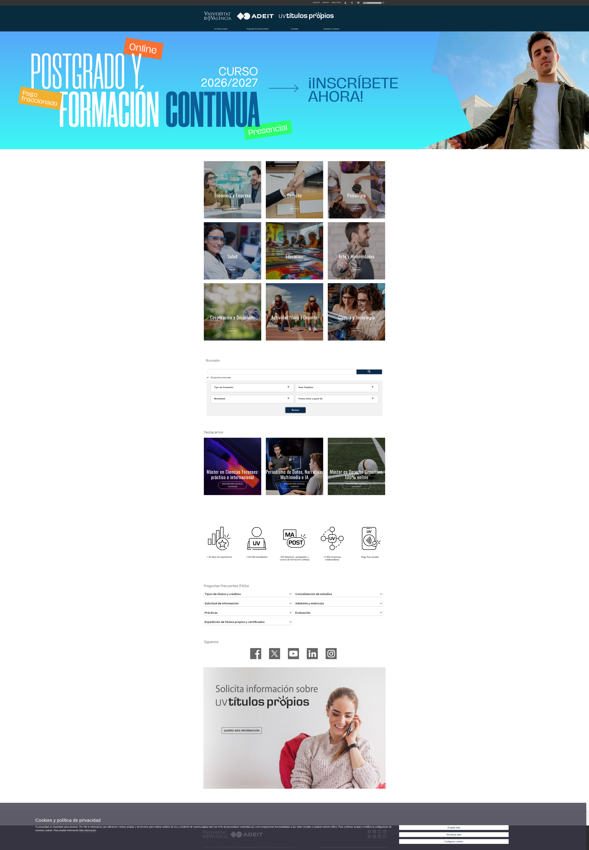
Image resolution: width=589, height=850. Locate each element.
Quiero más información (242, 730)
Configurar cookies (453, 841)
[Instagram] (331, 653)
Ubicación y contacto (331, 29)
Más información (87, 830)
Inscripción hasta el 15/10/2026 (232, 485)
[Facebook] (255, 653)
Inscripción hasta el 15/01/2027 (356, 485)
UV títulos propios (220, 29)
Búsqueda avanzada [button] (221, 377)
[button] (253, 387)
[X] (274, 653)
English (326, 2)
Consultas (294, 29)
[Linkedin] (312, 653)
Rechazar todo (454, 834)
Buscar (295, 410)
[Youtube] (293, 653)
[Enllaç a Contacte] (358, 3)
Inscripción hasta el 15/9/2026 (294, 485)
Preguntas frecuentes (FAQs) (258, 29)
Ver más (232, 209)
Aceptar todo (453, 827)
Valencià (316, 2)
